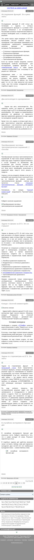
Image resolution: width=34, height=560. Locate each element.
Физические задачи (12, 294)
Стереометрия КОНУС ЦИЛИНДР (15, 411)
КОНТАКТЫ (17, 540)
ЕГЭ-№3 (9, 414)
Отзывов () (30, 95)
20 (6, 483)
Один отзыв (30, 11)
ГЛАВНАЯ (3, 540)
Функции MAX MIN (11, 90)
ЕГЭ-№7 (16, 214)
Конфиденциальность (17, 542)
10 (4, 483)
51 (13, 483)
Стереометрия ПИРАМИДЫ (18, 412)
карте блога (26, 379)
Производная (20, 90)
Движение (9, 136)
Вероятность (10, 478)
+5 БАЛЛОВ (24, 4)
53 (19, 483)
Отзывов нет (29, 419)
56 (24, 483)
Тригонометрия (22, 214)
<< (1, 483)
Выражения (10, 214)
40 (11, 483)
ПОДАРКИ (31, 540)
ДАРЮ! (7, 4)
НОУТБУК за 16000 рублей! (17, 8)
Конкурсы (9, 347)
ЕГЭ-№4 (16, 478)
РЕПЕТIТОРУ (15, 4)
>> (21, 483)
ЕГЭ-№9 (19, 294)
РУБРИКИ (24, 540)
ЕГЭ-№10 (15, 136)
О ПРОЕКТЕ (10, 540)
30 (8, 483)
